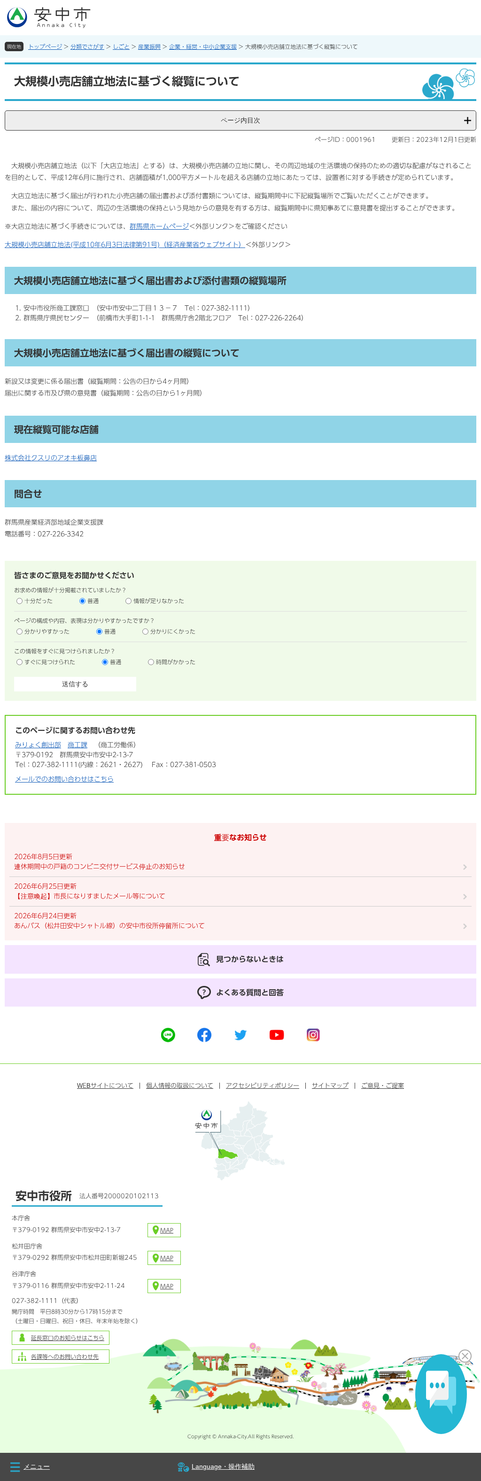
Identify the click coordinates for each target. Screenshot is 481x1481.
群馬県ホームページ (159, 226)
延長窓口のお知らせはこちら (67, 1338)
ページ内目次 (240, 120)
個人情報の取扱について (179, 1086)
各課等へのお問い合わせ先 (65, 1356)
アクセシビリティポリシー (262, 1086)
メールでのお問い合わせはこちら (64, 779)
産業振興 (149, 46)
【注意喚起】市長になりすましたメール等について (89, 896)
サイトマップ (330, 1086)
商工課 (77, 745)
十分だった (38, 601)
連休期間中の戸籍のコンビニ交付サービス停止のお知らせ (99, 866)
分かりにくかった (172, 631)
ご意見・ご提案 (382, 1086)
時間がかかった (175, 662)
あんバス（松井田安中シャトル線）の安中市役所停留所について (109, 926)
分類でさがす (87, 46)
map (166, 1230)
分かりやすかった (47, 631)
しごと (121, 46)
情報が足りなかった (158, 601)
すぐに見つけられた (49, 662)
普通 (93, 601)
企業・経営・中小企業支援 (203, 46)
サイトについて (105, 1086)
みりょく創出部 (38, 745)
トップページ (45, 46)
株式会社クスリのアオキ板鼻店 (51, 458)
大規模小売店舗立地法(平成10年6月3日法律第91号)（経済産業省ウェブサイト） (125, 244)
